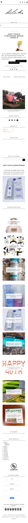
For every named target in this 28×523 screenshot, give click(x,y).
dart (17, 66)
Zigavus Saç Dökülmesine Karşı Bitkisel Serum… (13, 416)
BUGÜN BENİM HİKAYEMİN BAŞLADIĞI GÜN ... (14, 368)
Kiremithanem (21, 515)
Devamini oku (14, 62)
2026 (5, 442)
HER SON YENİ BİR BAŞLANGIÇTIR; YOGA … (14, 246)
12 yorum (14, 67)
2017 (5, 455)
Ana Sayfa (6, 77)
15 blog (13, 66)
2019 (5, 453)
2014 (5, 459)
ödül (21, 66)
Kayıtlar (6, 129)
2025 (5, 446)
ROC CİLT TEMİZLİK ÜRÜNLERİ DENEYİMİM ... (14, 296)
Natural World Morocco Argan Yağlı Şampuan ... (13, 344)
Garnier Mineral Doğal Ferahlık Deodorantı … (14, 270)
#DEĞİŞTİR (7, 444)
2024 (5, 447)
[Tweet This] (13, 69)
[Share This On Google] (17, 69)
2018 (5, 454)
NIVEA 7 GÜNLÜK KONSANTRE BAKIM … (14, 320)
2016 (5, 457)
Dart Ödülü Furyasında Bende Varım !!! (14, 36)
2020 (5, 451)
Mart (6, 443)
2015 (5, 458)
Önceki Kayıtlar (19, 77)
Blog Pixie (9, 516)
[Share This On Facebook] (10, 69)
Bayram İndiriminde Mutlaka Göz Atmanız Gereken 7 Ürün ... (13, 222)
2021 (5, 450)
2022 (5, 449)
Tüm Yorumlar (7, 131)
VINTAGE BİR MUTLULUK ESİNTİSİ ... (13, 392)
